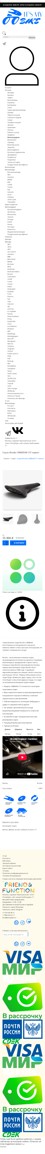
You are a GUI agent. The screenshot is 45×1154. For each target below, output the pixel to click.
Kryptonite (11, 321)
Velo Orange (12, 388)
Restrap (11, 361)
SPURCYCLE (12, 378)
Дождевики (12, 155)
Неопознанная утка (15, 393)
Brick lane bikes (13, 271)
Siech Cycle (12, 199)
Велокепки (12, 140)
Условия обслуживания (11, 876)
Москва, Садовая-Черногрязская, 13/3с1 (18, 894)
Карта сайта (7, 868)
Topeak (10, 383)
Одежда (11, 142)
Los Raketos (12, 326)
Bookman (11, 269)
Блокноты (11, 229)
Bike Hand (11, 259)
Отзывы (11, 418)
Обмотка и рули (14, 115)
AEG (9, 249)
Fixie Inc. (11, 296)
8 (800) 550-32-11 (11, 438)
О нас (7, 401)
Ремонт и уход (13, 132)
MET (9, 331)
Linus (10, 194)
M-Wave (11, 329)
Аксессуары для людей (14, 423)
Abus (9, 247)
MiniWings (11, 334)
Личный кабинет (9, 863)
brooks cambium (21, 829)
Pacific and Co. (13, 353)
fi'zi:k (9, 294)
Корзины (11, 102)
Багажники (12, 105)
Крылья (11, 95)
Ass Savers (12, 252)
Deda (10, 286)
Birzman (11, 264)
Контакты (11, 408)
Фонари (11, 92)
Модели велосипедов (16, 232)
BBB (9, 257)
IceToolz (11, 309)
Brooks (10, 274)
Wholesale (12, 416)
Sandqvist (11, 368)
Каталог (8, 88)
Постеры (11, 227)
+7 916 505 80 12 (8, 913)
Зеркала (11, 147)
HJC (9, 306)
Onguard (11, 349)
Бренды (8, 239)
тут (23, 1144)
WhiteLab (11, 391)
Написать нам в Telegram (12, 909)
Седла (10, 120)
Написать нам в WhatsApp (12, 907)
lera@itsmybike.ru (9, 917)
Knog (9, 319)
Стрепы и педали (14, 117)
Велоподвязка (13, 150)
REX (9, 363)
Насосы (10, 130)
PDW (9, 356)
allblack (11, 829)
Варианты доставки (10, 822)
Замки (10, 97)
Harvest (11, 192)
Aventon (11, 177)
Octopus (11, 197)
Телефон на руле (14, 122)
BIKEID (10, 179)
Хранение (12, 127)
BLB (9, 182)
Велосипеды (12, 100)
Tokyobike (11, 202)
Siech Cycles (12, 373)
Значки (10, 217)
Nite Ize (10, 344)
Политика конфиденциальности (15, 873)
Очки (10, 107)
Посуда (10, 219)
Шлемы (10, 112)
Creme (10, 187)
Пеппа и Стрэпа (14, 396)
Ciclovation (12, 276)
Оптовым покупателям (11, 866)
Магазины (12, 411)
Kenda (10, 314)
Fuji (9, 189)
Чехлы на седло (14, 162)
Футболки (11, 212)
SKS (9, 376)
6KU (9, 175)
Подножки (12, 160)
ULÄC (9, 386)
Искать (32, 37)
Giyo (9, 301)
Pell (9, 358)
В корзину (19, 543)
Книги (10, 222)
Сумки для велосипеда (17, 110)
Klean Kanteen (13, 316)
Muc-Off (11, 339)
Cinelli (10, 184)
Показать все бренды (16, 398)
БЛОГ (10, 413)
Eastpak (11, 291)
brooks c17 (32, 829)
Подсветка (12, 157)
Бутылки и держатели (16, 152)
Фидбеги (11, 135)
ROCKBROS (12, 366)
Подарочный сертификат (18, 165)
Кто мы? (11, 406)
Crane (10, 281)
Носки (10, 224)
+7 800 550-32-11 (8, 915)
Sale (6, 421)
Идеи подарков (11, 204)
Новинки (8, 237)
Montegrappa (13, 336)
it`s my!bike (12, 311)
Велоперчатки (13, 145)
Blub (9, 266)
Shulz (10, 371)
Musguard (11, 341)
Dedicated (11, 289)
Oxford (10, 351)
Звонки (10, 125)
